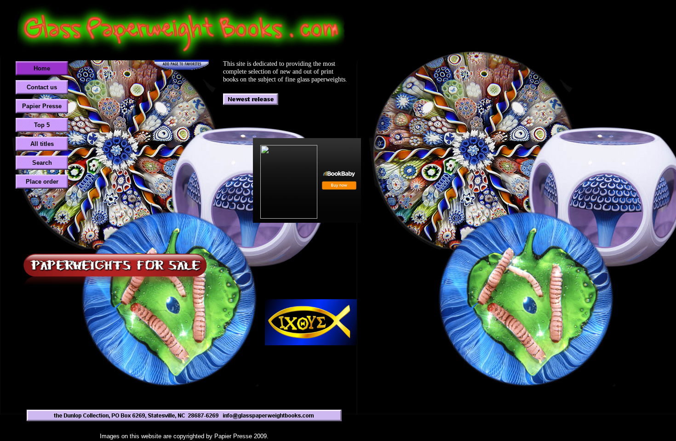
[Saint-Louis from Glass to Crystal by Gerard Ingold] (307, 180)
